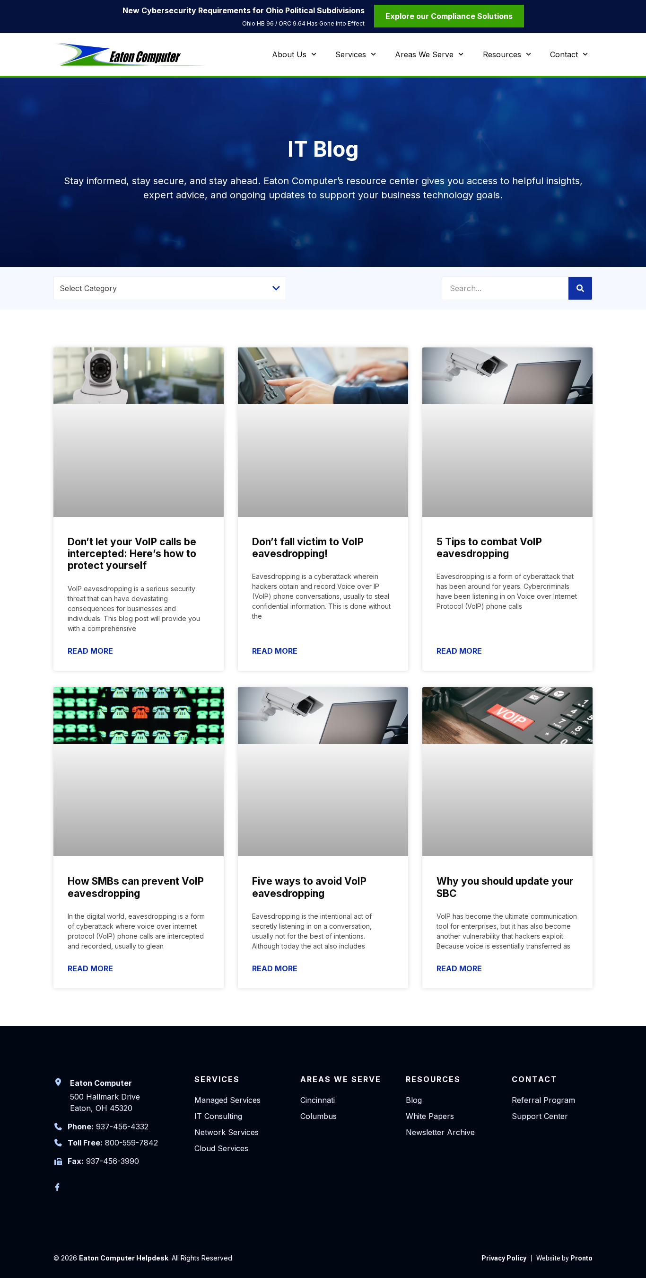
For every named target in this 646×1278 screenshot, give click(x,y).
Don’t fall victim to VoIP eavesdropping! (308, 547)
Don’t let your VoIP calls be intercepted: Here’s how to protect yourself (132, 553)
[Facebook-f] (57, 1187)
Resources (502, 54)
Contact (564, 54)
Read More (90, 651)
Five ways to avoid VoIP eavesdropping (309, 887)
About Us (289, 54)
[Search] (580, 288)
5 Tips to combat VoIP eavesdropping (489, 547)
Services (350, 54)
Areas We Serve (424, 54)
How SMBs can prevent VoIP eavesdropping (136, 887)
